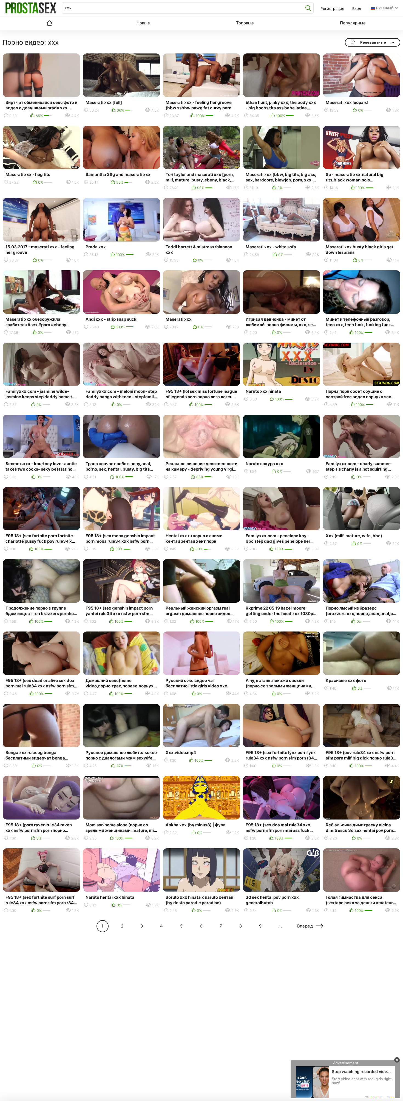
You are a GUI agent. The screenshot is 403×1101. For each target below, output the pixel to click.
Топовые (245, 22)
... (280, 926)
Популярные (353, 22)
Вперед (305, 926)
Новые (143, 22)
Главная (49, 23)
